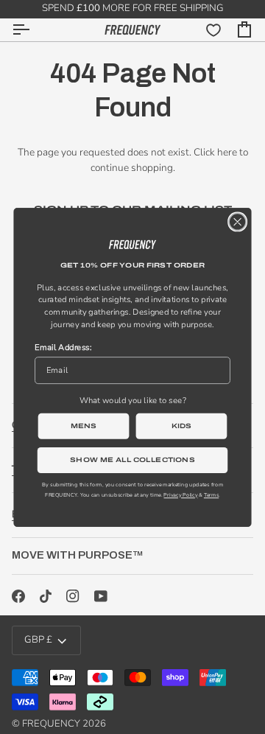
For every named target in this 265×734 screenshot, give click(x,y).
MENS (84, 425)
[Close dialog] (237, 221)
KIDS (182, 425)
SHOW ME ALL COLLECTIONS (132, 459)
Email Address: (63, 346)
